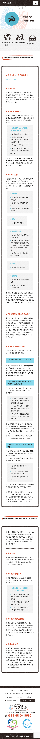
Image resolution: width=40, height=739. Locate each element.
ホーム (13, 690)
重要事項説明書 (11, 700)
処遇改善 (29, 697)
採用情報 (19, 697)
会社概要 (10, 697)
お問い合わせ (29, 700)
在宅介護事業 (24, 690)
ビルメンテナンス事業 (13, 694)
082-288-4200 (11, 79)
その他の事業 (28, 694)
